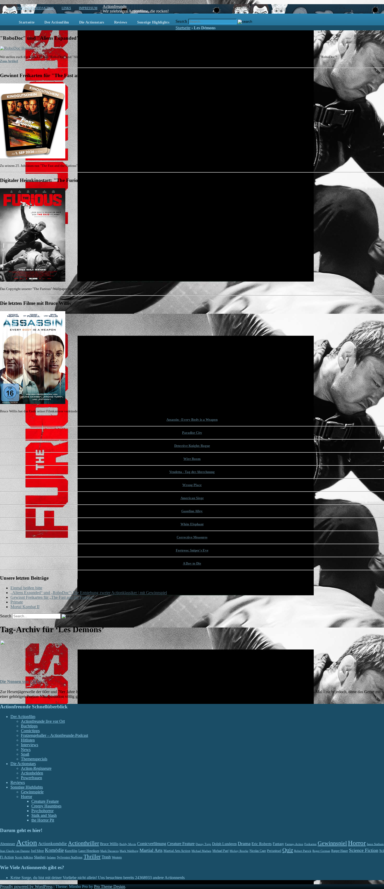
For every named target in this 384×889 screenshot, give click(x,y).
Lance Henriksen (88, 851)
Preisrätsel (274, 851)
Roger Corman (321, 850)
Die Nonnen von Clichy (20, 681)
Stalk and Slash (44, 815)
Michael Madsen (201, 850)
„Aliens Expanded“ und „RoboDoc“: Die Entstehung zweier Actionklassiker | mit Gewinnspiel (88, 592)
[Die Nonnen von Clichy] (12, 671)
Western (117, 857)
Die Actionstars (91, 22)
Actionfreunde (114, 6)
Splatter (51, 857)
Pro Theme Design (109, 886)
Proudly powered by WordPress (26, 886)
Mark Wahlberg (129, 851)
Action (26, 842)
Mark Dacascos (109, 850)
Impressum (88, 8)
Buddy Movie (127, 844)
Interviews (29, 745)
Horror (26, 796)
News (26, 749)
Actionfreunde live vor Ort (43, 721)
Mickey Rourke (239, 851)
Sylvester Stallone (70, 857)
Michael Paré (220, 851)
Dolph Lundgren (224, 844)
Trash (106, 857)
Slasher (40, 857)
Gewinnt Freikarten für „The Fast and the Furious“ (52, 597)
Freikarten (310, 844)
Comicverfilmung (151, 843)
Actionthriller (83, 843)
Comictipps (30, 730)
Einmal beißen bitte (26, 588)
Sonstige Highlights (153, 22)
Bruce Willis (109, 844)
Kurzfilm (71, 851)
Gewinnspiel (332, 843)
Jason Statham (375, 844)
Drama (244, 843)
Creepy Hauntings (46, 806)
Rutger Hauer (339, 851)
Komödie (54, 850)
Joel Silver (37, 851)
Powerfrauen (31, 778)
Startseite (26, 22)
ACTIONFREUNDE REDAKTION (31, 8)
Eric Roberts (262, 844)
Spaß (25, 754)
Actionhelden (32, 773)
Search (181, 21)
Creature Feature (45, 801)
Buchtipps (29, 726)
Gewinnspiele (32, 792)
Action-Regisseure (36, 768)
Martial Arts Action (177, 851)
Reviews (120, 22)
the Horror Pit (42, 820)
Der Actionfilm (56, 22)
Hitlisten (28, 740)
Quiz (287, 850)
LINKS (66, 8)
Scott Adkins (24, 857)
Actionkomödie (52, 843)
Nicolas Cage (257, 851)
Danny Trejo (203, 844)
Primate (16, 602)
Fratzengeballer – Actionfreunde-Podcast (54, 735)
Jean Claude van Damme (15, 850)
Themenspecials (34, 759)
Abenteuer (7, 844)
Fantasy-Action (294, 844)
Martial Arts (150, 850)
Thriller (92, 856)
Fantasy (278, 844)
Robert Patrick (302, 850)
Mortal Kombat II (24, 607)
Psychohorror (42, 810)
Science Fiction (363, 850)
